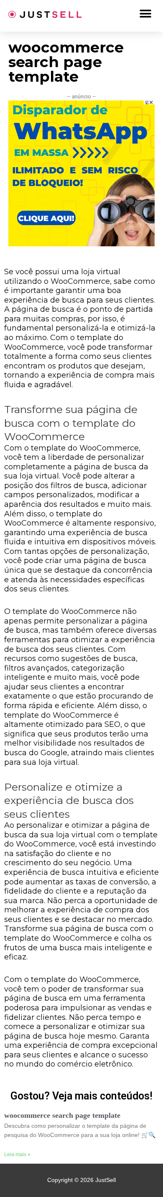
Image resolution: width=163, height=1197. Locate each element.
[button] (145, 13)
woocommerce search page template (62, 1115)
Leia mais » (17, 1154)
